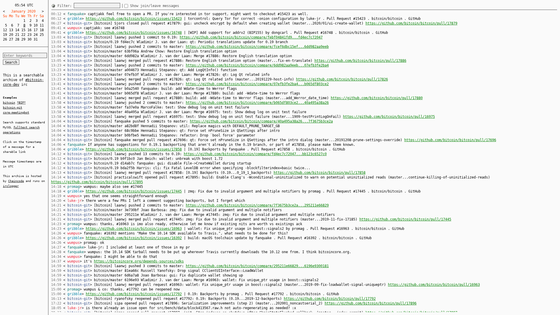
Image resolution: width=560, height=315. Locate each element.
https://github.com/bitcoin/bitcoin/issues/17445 (134, 191)
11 (42, 25)
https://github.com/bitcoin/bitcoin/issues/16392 (134, 238)
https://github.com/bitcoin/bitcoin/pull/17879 (411, 23)
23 (29, 35)
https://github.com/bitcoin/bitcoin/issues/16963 (134, 229)
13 (11, 30)
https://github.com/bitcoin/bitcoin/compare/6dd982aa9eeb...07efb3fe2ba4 (257, 65)
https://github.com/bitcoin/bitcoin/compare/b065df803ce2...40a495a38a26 (257, 103)
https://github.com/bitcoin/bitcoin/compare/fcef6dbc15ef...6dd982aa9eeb (257, 47)
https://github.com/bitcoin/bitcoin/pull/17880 (377, 98)
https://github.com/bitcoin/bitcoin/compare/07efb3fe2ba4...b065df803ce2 (257, 84)
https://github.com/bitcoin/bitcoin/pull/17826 (342, 79)
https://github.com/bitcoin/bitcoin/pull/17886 (360, 61)
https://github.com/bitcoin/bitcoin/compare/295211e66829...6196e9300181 (257, 266)
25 (42, 35)
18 (42, 30)
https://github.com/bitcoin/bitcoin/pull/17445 (405, 219)
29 (23, 39)
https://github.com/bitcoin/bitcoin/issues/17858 (134, 149)
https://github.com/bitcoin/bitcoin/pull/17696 (450, 140)
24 (36, 35)
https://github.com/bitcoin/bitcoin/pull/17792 (330, 299)
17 (36, 30)
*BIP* (21, 102)
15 (23, 30)
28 (17, 39)
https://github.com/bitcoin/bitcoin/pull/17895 (97, 182)
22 (23, 35)
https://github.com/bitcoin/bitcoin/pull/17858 (319, 173)
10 (36, 25)
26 (5, 39)
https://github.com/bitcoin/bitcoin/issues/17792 (134, 294)
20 (11, 35)
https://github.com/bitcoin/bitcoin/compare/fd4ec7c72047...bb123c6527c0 (255, 154)
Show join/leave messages (154, 6)
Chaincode (16, 181)
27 (11, 39)
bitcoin (9, 102)
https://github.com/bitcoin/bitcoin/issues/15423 (134, 19)
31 (36, 39)
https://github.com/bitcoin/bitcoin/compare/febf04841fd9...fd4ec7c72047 (251, 37)
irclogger (11, 186)
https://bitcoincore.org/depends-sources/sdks (139, 261)
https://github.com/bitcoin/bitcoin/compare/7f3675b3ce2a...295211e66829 (257, 205)
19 (5, 35)
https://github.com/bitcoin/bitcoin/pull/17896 (370, 303)
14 (17, 30)
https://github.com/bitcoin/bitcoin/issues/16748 (134, 33)
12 (5, 30)
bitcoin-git (12, 107)
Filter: (65, 6)
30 (29, 39)
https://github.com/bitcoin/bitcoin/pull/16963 (434, 285)
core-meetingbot (16, 112)
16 (29, 30)
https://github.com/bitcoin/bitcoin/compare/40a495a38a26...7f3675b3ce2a (261, 121)
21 (17, 35)
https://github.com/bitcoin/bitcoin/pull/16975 (389, 117)
